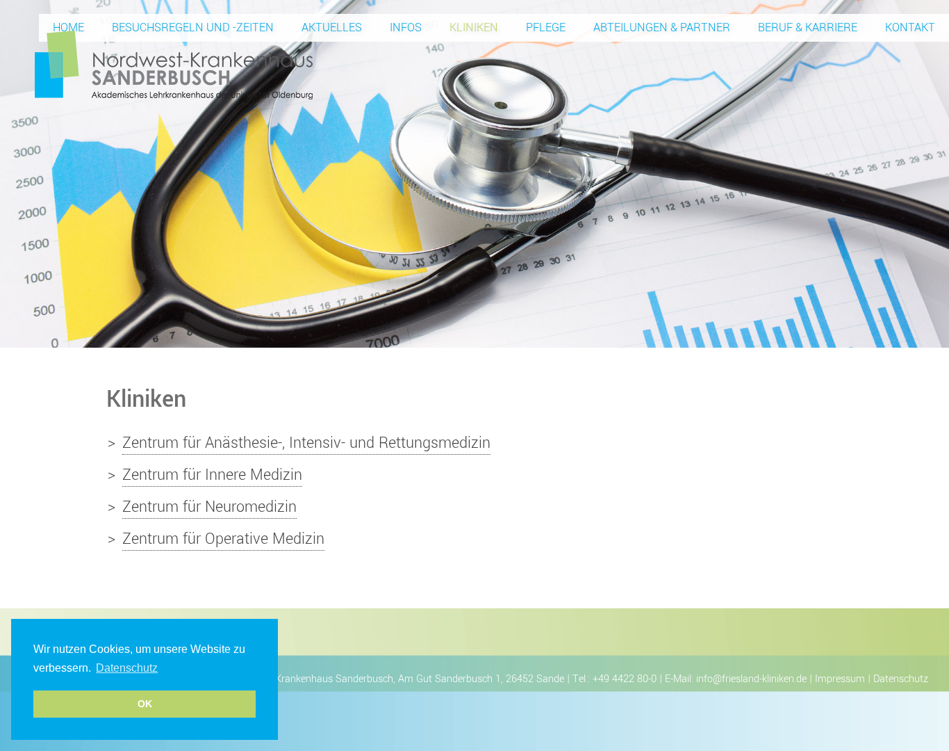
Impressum (840, 679)
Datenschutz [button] (127, 668)
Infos (406, 27)
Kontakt (910, 27)
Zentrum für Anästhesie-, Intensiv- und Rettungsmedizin (306, 443)
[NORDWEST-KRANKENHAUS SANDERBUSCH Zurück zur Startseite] (174, 64)
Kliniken (473, 27)
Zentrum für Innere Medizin (212, 475)
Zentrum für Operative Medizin (223, 539)
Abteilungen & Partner (661, 27)
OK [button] (145, 703)
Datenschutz (900, 679)
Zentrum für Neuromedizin (209, 507)
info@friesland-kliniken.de (751, 679)
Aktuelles (332, 27)
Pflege (546, 27)
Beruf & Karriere (807, 27)
